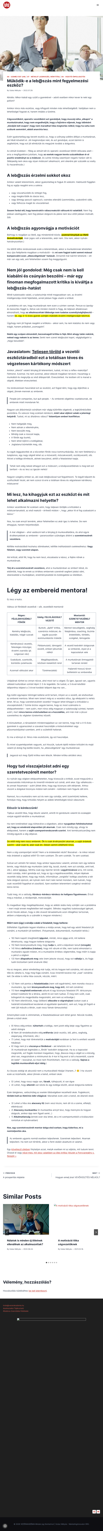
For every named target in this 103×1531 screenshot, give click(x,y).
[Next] (96, 1232)
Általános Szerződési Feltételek (16, 1311)
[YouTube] (98, 1511)
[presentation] (26, 1219)
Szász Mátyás (15, 90)
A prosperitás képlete (13, 1175)
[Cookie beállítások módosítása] (5, 1525)
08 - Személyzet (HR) (16, 77)
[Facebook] (94, 1511)
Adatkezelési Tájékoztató (13, 1308)
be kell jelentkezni (38, 1291)
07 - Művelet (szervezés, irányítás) (43, 77)
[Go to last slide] (7, 1232)
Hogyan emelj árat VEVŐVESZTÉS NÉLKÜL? (78, 1175)
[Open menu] (97, 5)
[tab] (46, 1262)
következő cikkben (20, 1149)
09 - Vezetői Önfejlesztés (73, 77)
